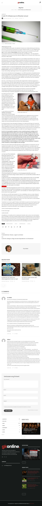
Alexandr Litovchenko (8, 43)
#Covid (16, 223)
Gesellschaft (4, 14)
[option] (11, 272)
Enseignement (11, 427)
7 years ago (7, 281)
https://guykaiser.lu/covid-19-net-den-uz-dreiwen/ (19, 187)
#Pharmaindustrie (22, 223)
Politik (15, 9)
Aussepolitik (11, 419)
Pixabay (14, 43)
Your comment (6, 379)
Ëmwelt (11, 425)
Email (5, 395)
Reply (17, 333)
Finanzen (4, 274)
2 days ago (25, 432)
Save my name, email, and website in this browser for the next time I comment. (18, 406)
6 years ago (9, 18)
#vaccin (29, 223)
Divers (11, 423)
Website (5, 401)
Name (5, 389)
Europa (11, 429)
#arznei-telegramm (9, 223)
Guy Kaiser (5, 18)
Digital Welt (11, 421)
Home (12, 9)
